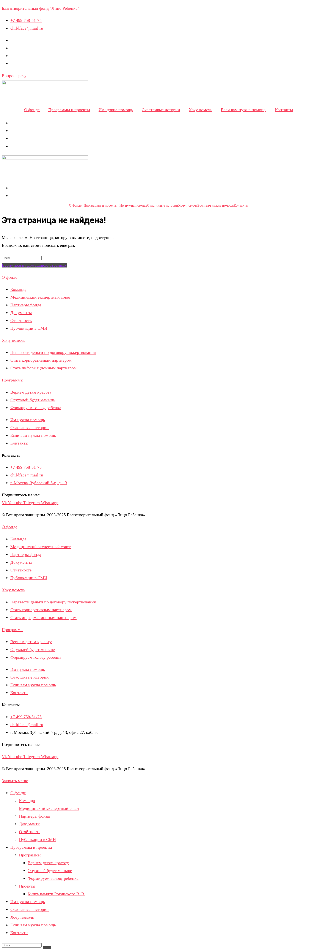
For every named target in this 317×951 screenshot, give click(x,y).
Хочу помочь (200, 109)
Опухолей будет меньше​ (50, 870)
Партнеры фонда (34, 816)
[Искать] (47, 947)
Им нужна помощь (116, 109)
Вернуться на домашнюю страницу (34, 265)
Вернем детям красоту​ (48, 862)
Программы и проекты (69, 109)
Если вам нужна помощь (243, 109)
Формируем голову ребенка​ (53, 878)
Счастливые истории (161, 109)
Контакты (284, 109)
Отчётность (29, 831)
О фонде (32, 109)
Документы (29, 823)
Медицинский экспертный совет (49, 808)
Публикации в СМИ (37, 839)
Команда (27, 800)
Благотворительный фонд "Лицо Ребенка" (40, 8)
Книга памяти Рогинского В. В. (56, 893)
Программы (12, 380)
